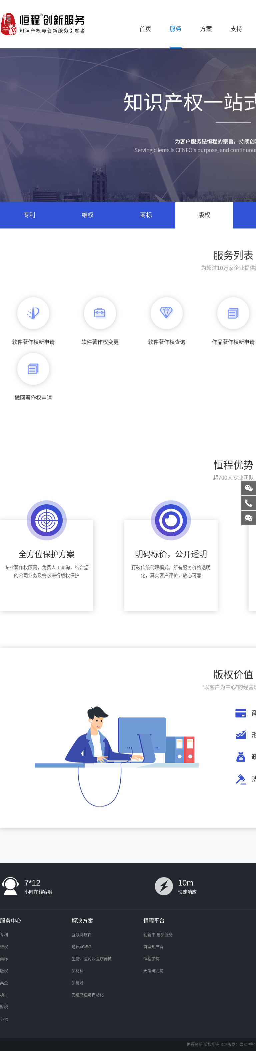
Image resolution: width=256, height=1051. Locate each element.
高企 (4, 983)
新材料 (78, 971)
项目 (4, 995)
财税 (4, 1007)
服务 (176, 29)
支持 (236, 29)
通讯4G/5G (81, 947)
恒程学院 (151, 959)
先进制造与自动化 (88, 995)
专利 (29, 215)
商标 (146, 215)
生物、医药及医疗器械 (92, 959)
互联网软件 (82, 935)
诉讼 (4, 1019)
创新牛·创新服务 (158, 935)
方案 (206, 29)
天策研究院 (153, 971)
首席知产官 (153, 947)
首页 (145, 29)
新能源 (78, 983)
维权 (88, 215)
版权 (204, 215)
